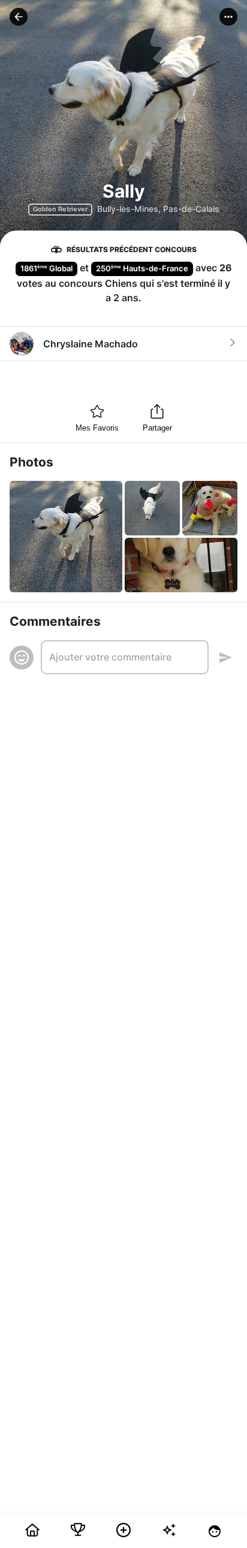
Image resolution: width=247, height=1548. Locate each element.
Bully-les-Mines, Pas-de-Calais (158, 209)
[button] (18, 17)
